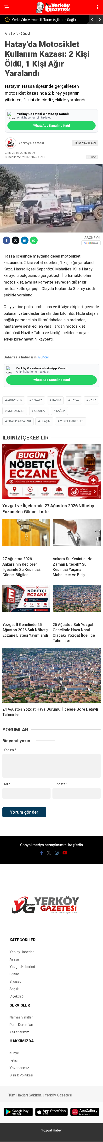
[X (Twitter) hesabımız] (49, 852)
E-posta (61, 784)
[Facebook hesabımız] (41, 852)
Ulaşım (45, 421)
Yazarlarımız (19, 1032)
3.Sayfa (37, 400)
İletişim (15, 1060)
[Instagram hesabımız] (57, 852)
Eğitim (14, 974)
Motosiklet (16, 411)
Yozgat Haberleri (22, 967)
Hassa (56, 400)
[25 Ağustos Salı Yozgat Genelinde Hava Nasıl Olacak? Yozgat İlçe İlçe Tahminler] (77, 602)
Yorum (10, 750)
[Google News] (91, 242)
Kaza (92, 400)
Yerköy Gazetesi (31, 143)
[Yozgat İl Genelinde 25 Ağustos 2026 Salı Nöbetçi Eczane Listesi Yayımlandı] (26, 602)
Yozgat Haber (51, 1130)
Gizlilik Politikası (21, 1075)
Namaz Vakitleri (22, 1017)
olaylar (40, 411)
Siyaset (15, 981)
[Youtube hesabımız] (65, 852)
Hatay (75, 400)
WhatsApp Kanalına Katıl (51, 125)
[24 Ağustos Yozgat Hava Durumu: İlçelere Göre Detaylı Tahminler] (51, 675)
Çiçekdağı (17, 996)
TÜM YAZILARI (85, 143)
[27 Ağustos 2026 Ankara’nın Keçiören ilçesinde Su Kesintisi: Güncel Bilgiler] (26, 536)
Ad (7, 784)
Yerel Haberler (72, 421)
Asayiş (15, 959)
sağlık (60, 411)
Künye (14, 1053)
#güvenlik (14, 400)
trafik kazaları (19, 421)
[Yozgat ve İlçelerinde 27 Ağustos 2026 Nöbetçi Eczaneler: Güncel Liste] (51, 471)
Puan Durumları (21, 1025)
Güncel (92, 157)
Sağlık (14, 989)
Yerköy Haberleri (22, 952)
